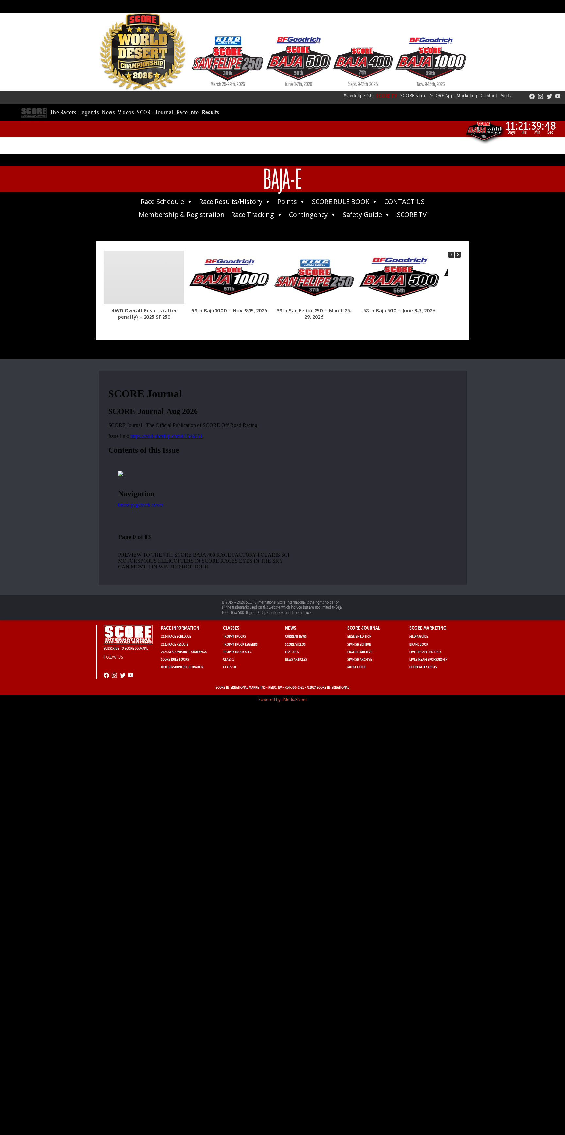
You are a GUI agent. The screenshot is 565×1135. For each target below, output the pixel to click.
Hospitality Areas (423, 666)
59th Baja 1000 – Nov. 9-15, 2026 (229, 310)
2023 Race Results (174, 644)
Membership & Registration (182, 214)
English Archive (359, 651)
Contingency (308, 214)
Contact (489, 96)
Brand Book (418, 644)
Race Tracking (252, 214)
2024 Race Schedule (176, 636)
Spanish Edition (359, 644)
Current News (296, 636)
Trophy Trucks (234, 636)
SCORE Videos (295, 644)
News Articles (296, 659)
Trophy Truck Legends (240, 644)
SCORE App (442, 96)
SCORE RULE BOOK (340, 201)
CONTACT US (404, 201)
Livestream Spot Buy (425, 651)
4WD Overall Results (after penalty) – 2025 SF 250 (144, 313)
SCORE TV (412, 214)
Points (287, 201)
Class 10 (229, 666)
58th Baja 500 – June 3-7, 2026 (399, 310)
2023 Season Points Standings (184, 651)
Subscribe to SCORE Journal (126, 648)
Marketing (467, 96)
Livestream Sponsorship (428, 659)
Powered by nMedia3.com (282, 699)
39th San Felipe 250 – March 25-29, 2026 (314, 313)
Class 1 (228, 659)
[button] (63, 111)
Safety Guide (362, 214)
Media (506, 96)
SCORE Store (413, 96)
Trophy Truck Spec (237, 651)
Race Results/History (230, 201)
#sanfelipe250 (358, 96)
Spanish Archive (359, 659)
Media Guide (356, 666)
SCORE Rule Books (175, 659)
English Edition (359, 636)
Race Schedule (162, 201)
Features (292, 651)
